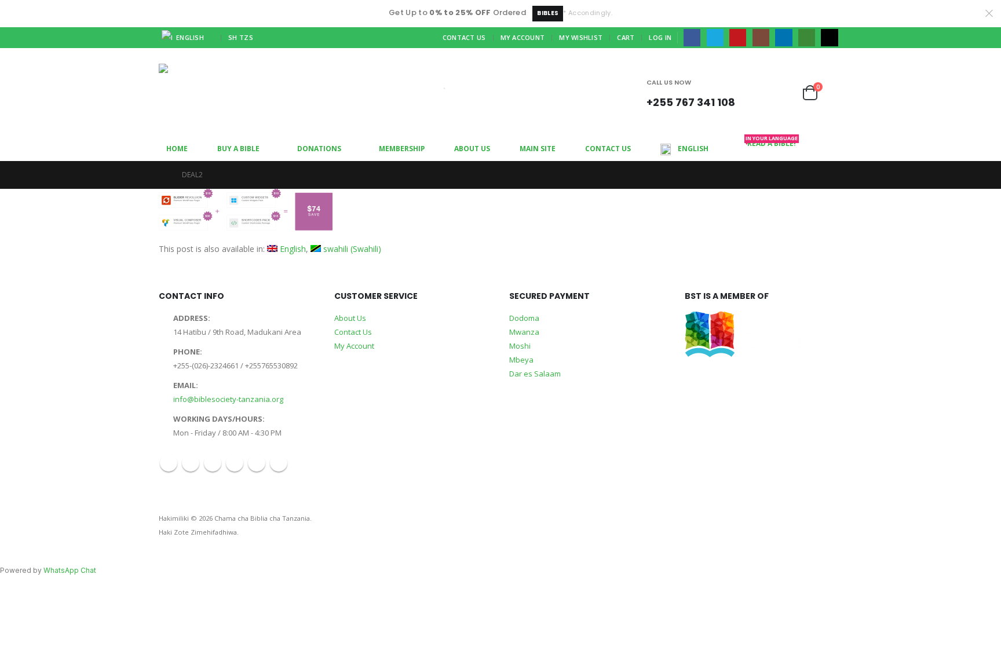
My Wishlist (580, 37)
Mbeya (521, 359)
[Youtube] (737, 37)
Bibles (547, 13)
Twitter (190, 462)
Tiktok (278, 462)
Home (177, 148)
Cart (625, 37)
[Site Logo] (191, 93)
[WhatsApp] (806, 37)
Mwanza (524, 332)
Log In (660, 37)
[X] (715, 37)
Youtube (212, 462)
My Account (522, 37)
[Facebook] (692, 37)
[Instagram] (760, 37)
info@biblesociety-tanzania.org (228, 399)
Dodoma (524, 318)
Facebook (168, 462)
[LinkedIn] (783, 37)
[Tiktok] (829, 37)
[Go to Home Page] (162, 175)
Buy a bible (238, 148)
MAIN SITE (538, 148)
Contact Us (464, 37)
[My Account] (761, 93)
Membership (402, 148)
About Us (472, 148)
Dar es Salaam (535, 373)
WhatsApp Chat (69, 570)
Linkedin (256, 462)
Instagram (234, 462)
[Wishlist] (786, 93)
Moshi (520, 346)
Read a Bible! (772, 142)
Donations (319, 148)
